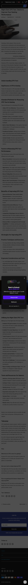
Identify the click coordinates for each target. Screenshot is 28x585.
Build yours (14, 302)
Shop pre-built (14, 297)
